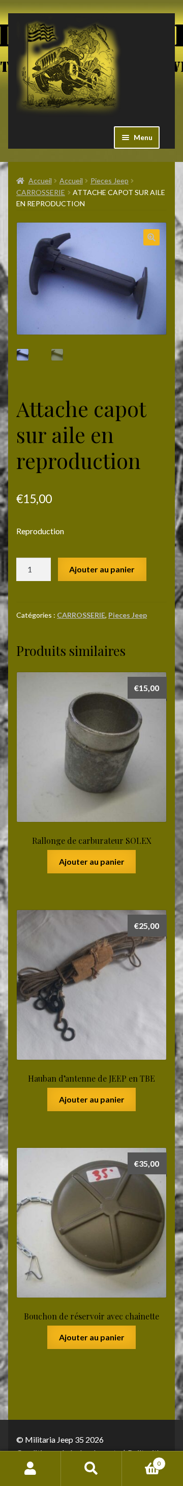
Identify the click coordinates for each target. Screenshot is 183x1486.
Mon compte (30, 1468)
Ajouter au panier (102, 569)
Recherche (91, 1468)
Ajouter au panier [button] (92, 861)
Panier (141, 1460)
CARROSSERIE (40, 192)
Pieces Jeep (109, 180)
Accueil (40, 180)
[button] (151, 237)
